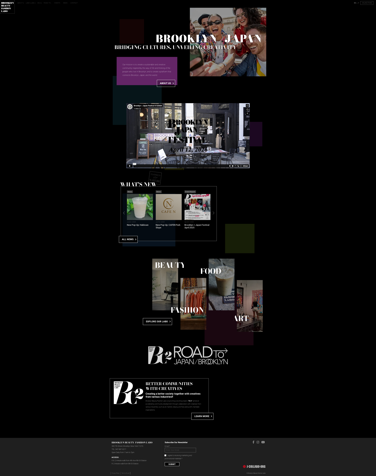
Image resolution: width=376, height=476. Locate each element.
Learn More (201, 416)
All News (128, 239)
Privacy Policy (115, 473)
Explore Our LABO (157, 321)
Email (167, 446)
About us (165, 83)
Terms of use (125, 473)
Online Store (367, 3)
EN (355, 3)
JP (358, 3)
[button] (213, 213)
